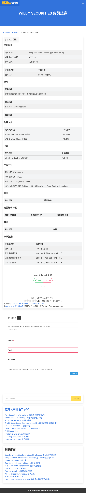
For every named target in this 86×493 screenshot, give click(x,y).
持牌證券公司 (16, 32)
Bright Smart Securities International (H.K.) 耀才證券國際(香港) (31, 423)
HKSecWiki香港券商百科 (15, 306)
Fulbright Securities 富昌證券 (17, 439)
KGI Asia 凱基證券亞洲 (14, 476)
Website (11, 360)
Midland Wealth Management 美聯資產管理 (23, 466)
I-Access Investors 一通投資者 (17, 426)
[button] (83, 3)
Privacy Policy (53, 490)
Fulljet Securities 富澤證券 (15, 460)
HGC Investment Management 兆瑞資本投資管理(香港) (27, 479)
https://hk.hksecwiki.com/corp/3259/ (29, 303)
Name (11, 341)
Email (11, 350)
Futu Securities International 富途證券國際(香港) (25, 415)
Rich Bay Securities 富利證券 (17, 436)
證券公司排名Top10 (17, 409)
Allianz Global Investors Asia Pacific (20, 474)
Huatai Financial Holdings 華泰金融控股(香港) (24, 418)
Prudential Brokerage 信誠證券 (17, 434)
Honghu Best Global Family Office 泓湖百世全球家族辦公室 (29, 458)
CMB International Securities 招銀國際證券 (22, 428)
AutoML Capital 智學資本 (15, 468)
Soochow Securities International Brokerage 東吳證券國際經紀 (31, 455)
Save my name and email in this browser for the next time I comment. (30, 369)
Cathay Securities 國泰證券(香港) (18, 471)
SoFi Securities (11, 431)
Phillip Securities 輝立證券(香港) (18, 420)
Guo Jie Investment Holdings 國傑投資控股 (23, 463)
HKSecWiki (6, 32)
